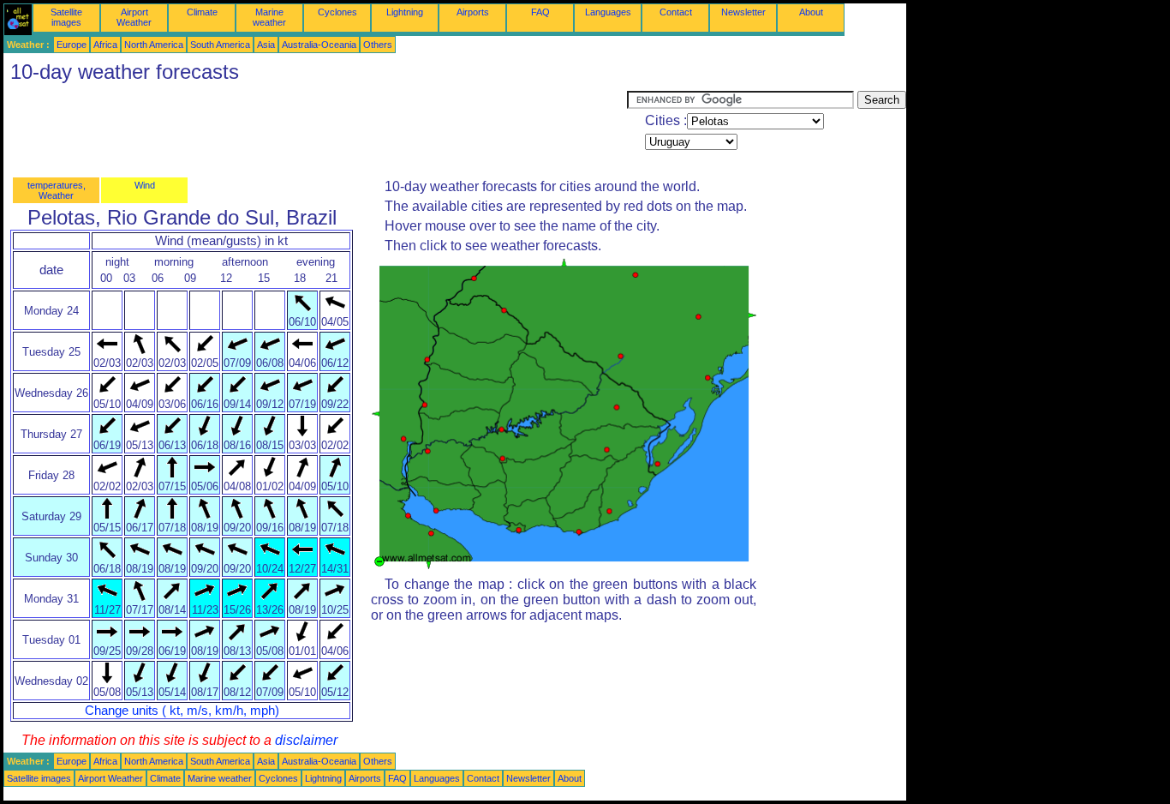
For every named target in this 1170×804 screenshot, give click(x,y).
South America (220, 44)
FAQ (540, 12)
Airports (473, 12)
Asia (266, 44)
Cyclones (337, 12)
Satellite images (66, 17)
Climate (202, 12)
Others (377, 44)
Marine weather (269, 17)
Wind (144, 185)
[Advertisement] (315, 129)
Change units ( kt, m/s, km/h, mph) (182, 710)
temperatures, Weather (56, 190)
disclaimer (306, 740)
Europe (72, 44)
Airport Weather (134, 17)
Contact (676, 12)
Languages (608, 12)
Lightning (404, 12)
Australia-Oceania (319, 44)
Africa (105, 44)
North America (153, 44)
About (811, 12)
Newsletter (743, 12)
